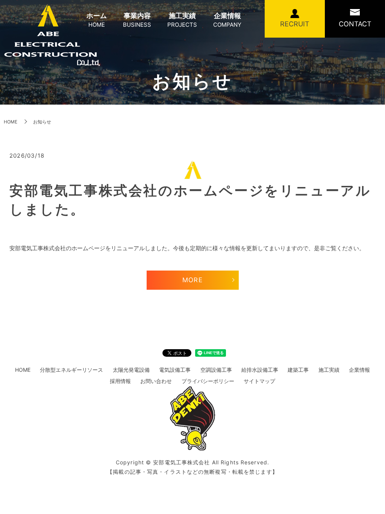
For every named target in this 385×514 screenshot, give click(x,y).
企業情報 (227, 20)
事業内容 (137, 20)
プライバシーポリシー (208, 381)
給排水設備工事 (259, 369)
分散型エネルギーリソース (71, 369)
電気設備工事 (175, 369)
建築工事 (298, 369)
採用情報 (120, 381)
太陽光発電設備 (131, 369)
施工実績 (182, 20)
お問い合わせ (156, 381)
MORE (192, 280)
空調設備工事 (216, 369)
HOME (10, 122)
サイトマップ (259, 381)
